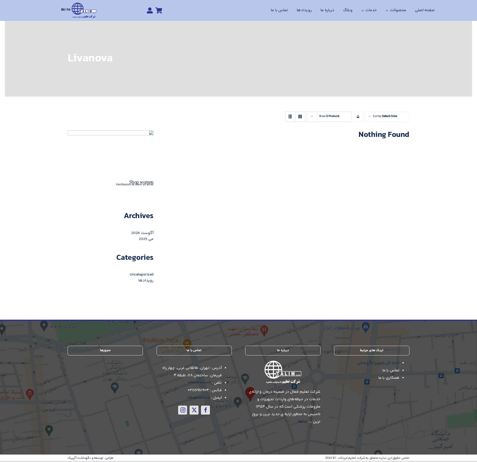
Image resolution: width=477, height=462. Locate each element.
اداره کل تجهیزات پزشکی (378, 363)
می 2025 (146, 239)
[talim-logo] (84, 4)
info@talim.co (199, 398)
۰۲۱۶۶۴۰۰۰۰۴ (199, 383)
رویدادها (146, 280)
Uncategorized (142, 274)
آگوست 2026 (142, 233)
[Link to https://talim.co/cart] (159, 10)
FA (68, 10)
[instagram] (182, 410)
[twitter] (194, 410)
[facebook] (205, 410)
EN (63, 10)
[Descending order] (358, 116)
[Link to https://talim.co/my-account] (150, 10)
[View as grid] (300, 116)
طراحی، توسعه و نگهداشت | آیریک (91, 458)
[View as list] (290, 116)
